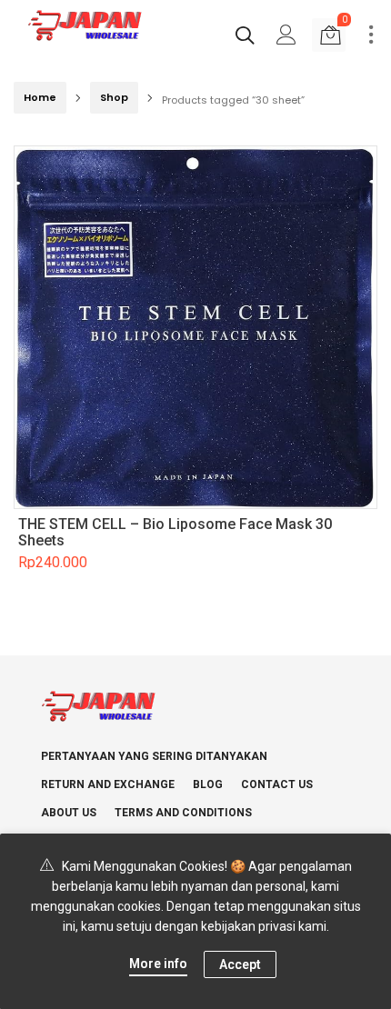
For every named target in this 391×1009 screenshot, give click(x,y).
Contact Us (277, 784)
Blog (208, 784)
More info (158, 963)
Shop (114, 97)
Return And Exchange (108, 784)
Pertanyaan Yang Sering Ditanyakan (154, 756)
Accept (240, 964)
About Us (68, 812)
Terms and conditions (183, 812)
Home (40, 97)
